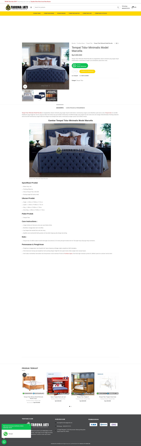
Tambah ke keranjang (87, 71)
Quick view (44, 382)
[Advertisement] (70, 27)
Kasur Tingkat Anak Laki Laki (58, 397)
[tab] (59, 107)
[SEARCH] (118, 7)
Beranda (74, 43)
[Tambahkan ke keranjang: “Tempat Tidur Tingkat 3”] (93, 378)
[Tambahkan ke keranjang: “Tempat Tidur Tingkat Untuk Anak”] (118, 378)
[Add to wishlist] (44, 375)
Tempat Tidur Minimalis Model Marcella (32, 112)
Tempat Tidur (89, 43)
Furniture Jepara (68, 253)
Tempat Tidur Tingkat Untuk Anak (107, 397)
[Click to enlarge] (25, 87)
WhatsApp (124, 6)
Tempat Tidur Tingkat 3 (83, 397)
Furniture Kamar (81, 43)
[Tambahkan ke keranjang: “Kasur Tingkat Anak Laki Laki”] (68, 378)
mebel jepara (45, 430)
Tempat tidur (108, 112)
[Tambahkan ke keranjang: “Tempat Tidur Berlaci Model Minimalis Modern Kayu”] (44, 378)
